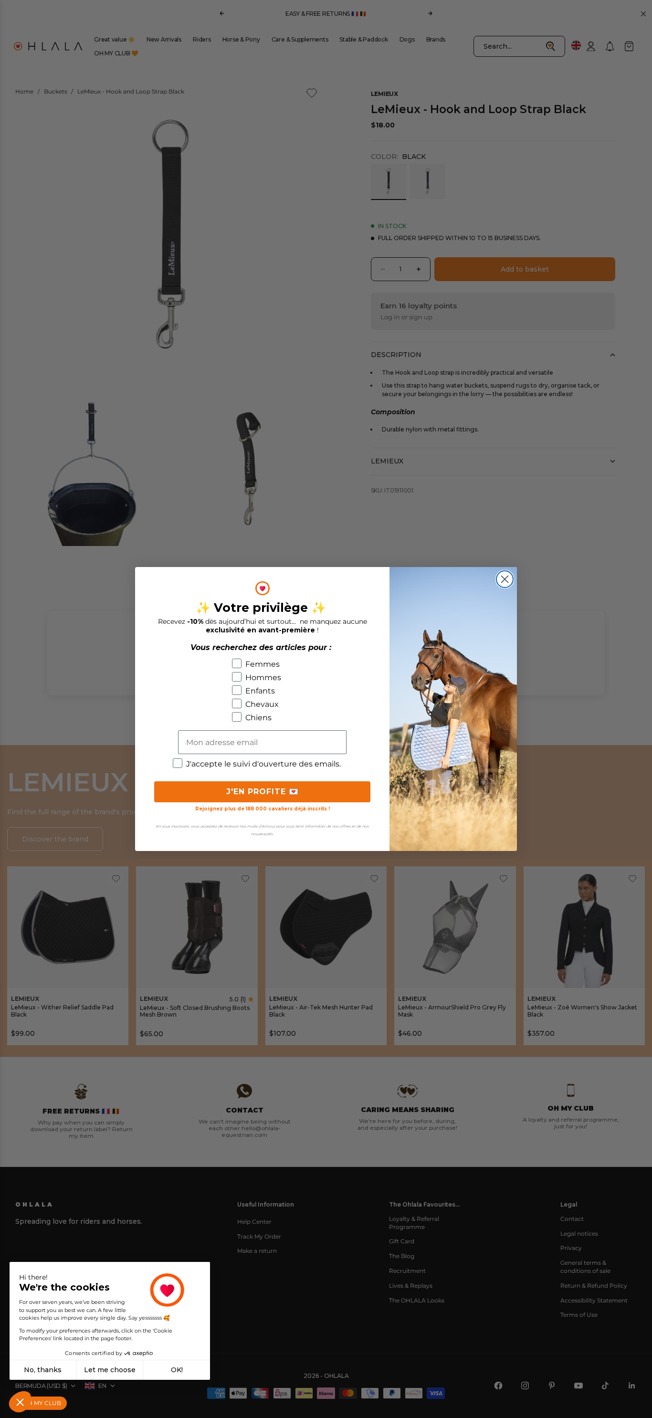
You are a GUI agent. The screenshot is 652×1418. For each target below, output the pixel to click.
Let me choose (110, 1369)
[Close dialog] (504, 579)
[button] (20, 1401)
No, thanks (43, 1369)
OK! (177, 1369)
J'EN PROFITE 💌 (262, 791)
